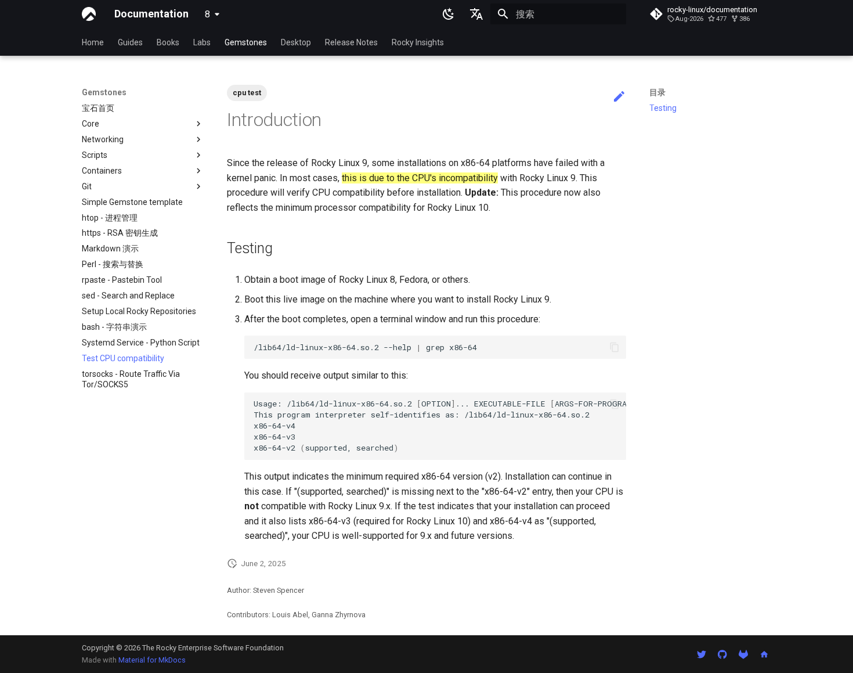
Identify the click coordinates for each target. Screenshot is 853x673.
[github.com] (722, 654)
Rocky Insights (418, 42)
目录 (657, 92)
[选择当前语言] (476, 14)
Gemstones (246, 42)
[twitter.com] (701, 654)
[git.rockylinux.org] (743, 654)
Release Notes (351, 42)
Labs (202, 42)
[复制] (614, 347)
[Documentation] (88, 14)
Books (168, 42)
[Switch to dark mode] (448, 14)
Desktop (296, 42)
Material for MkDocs (152, 660)
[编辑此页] (619, 97)
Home (93, 42)
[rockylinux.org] (764, 654)
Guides (130, 42)
